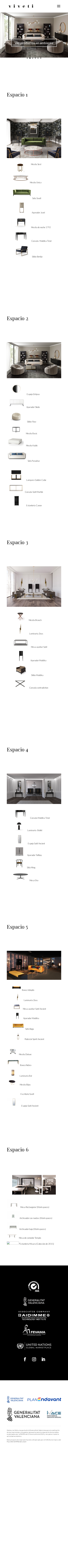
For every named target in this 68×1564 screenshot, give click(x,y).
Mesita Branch (35, 620)
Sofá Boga (29, 1029)
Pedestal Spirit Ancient (34, 1039)
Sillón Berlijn (37, 256)
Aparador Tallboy (34, 855)
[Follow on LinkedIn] (43, 1359)
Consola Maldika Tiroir (41, 241)
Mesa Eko (34, 880)
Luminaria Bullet (34, 830)
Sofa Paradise (33, 461)
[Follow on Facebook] (25, 1359)
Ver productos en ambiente (34, 43)
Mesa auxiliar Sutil (39, 647)
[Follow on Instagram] (34, 1359)
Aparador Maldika (38, 660)
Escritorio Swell (26, 1094)
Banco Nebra (25, 1065)
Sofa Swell (36, 198)
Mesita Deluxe (25, 1054)
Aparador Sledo (33, 407)
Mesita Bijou (24, 1084)
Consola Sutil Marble (33, 492)
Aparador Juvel (38, 212)
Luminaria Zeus (36, 633)
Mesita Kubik (31, 445)
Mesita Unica (35, 182)
